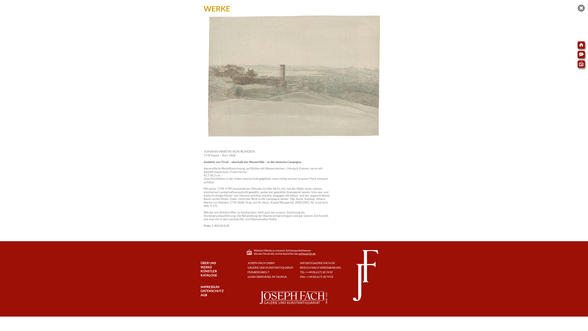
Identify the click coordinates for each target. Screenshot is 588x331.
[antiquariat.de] (581, 64)
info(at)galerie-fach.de (317, 263)
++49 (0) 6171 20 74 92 (319, 272)
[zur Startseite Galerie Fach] (581, 45)
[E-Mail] (581, 54)
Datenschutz (212, 291)
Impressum (210, 287)
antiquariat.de (306, 253)
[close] (581, 8)
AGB (204, 295)
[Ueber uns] (293, 297)
